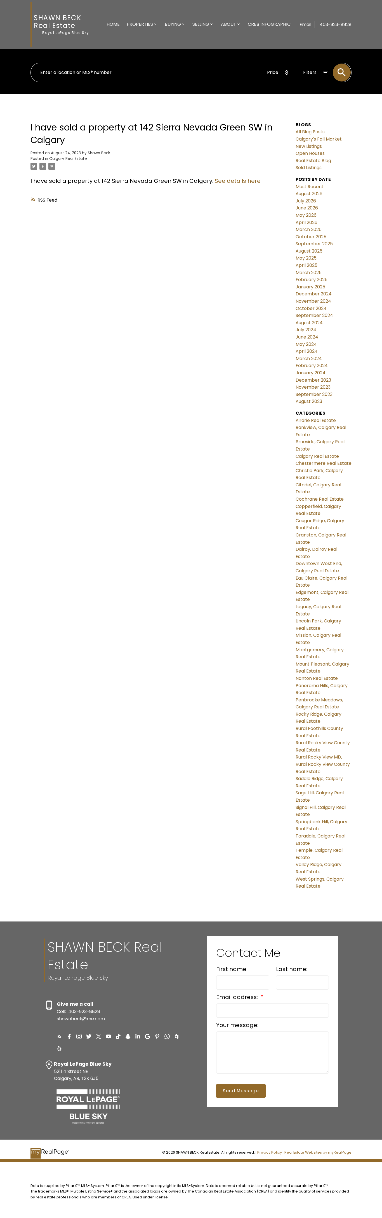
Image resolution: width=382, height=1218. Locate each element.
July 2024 (306, 329)
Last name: (291, 969)
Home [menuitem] (113, 24)
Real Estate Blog (313, 160)
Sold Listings (309, 167)
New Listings (309, 146)
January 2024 (311, 373)
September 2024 (314, 315)
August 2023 (309, 401)
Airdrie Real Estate (316, 420)
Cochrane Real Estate (320, 499)
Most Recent (310, 186)
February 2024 (312, 365)
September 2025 (314, 244)
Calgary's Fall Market (319, 139)
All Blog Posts (310, 132)
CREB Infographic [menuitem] (269, 24)
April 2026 (306, 222)
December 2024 (314, 294)
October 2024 (311, 308)
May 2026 (306, 215)
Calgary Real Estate (68, 158)
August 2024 (309, 322)
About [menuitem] (228, 24)
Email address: (237, 997)
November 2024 (313, 301)
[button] (59, 1036)
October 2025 (311, 237)
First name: (231, 969)
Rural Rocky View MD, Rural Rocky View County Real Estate (323, 764)
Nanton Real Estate (317, 678)
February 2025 (311, 279)
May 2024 (306, 344)
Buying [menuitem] (173, 24)
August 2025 (309, 251)
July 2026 (306, 201)
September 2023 (314, 394)
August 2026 (309, 193)
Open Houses (310, 153)
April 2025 (306, 265)
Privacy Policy (269, 1152)
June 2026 (307, 208)
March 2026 (309, 229)
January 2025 (310, 287)
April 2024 (307, 351)
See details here (238, 181)
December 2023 (313, 380)
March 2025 (309, 272)
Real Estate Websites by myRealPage (318, 1152)
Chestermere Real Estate (324, 463)
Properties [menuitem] (140, 24)
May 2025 (306, 258)
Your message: (237, 1025)
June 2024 (307, 337)
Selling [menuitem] (200, 24)
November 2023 (313, 387)
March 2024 (309, 358)
